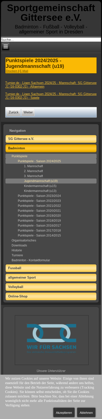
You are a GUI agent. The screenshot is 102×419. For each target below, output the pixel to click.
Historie (17, 250)
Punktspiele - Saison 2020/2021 (39, 210)
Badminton (16, 148)
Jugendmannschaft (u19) (41, 181)
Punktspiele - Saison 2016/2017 (39, 225)
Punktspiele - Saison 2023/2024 (39, 196)
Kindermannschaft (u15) (40, 186)
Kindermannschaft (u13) (40, 191)
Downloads (19, 245)
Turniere (17, 255)
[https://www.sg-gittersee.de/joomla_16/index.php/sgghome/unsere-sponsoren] (51, 365)
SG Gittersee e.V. (21, 139)
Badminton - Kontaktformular (31, 260)
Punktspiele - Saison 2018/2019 (39, 220)
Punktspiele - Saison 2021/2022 (39, 206)
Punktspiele (19, 156)
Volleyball (15, 287)
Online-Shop (17, 296)
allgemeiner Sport (22, 277)
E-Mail (24, 71)
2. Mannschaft (33, 171)
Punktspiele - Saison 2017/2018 (39, 230)
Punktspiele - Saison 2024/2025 (39, 161)
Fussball (14, 268)
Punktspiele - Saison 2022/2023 (39, 201)
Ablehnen (86, 413)
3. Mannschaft (33, 176)
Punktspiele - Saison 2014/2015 (39, 235)
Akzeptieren (64, 413)
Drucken (12, 71)
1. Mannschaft (33, 166)
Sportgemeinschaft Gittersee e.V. (51, 12)
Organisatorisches (24, 240)
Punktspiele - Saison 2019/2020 (39, 215)
